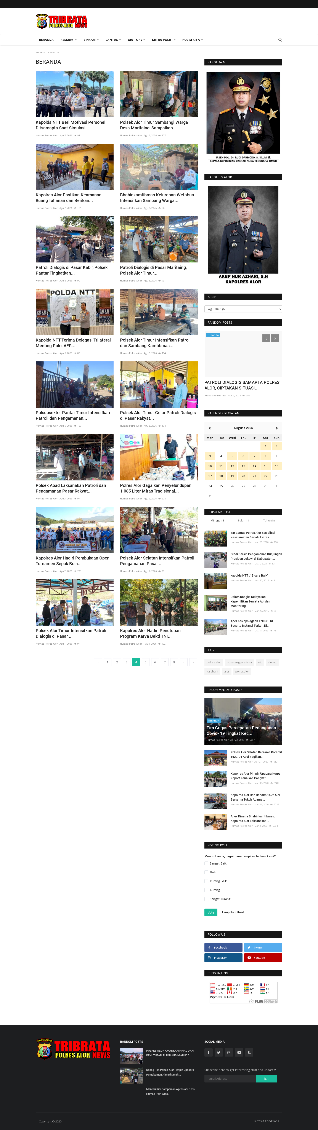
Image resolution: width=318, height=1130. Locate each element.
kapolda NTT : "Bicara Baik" (249, 575)
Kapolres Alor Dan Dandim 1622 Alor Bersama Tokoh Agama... (255, 797)
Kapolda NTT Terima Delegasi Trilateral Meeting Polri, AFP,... (73, 342)
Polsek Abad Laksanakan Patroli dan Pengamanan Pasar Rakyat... (71, 488)
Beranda (46, 40)
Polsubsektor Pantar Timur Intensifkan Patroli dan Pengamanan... (73, 415)
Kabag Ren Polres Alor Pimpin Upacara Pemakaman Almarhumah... (170, 1072)
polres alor (214, 662)
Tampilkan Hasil (233, 912)
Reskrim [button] (67, 40)
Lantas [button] (112, 40)
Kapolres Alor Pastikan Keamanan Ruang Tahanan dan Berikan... (68, 197)
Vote (211, 912)
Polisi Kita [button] (191, 40)
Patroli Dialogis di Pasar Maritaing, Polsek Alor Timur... (153, 270)
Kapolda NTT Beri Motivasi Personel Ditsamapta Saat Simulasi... (70, 125)
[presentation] (266, 338)
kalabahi (212, 671)
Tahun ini (269, 520)
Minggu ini (217, 520)
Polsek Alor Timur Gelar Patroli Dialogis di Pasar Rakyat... (158, 415)
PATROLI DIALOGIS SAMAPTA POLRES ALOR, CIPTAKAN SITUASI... (241, 385)
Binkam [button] (90, 40)
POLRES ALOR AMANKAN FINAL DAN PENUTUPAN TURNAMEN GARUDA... (170, 1053)
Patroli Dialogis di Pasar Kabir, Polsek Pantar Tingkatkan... (72, 270)
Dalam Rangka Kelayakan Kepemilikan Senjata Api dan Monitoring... (250, 601)
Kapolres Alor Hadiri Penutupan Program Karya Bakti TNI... (150, 633)
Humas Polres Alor (47, 135)
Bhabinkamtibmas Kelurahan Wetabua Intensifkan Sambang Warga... (157, 197)
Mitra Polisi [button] (162, 40)
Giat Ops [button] (135, 40)
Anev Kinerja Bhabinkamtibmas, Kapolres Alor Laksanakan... (253, 819)
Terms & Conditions (266, 1121)
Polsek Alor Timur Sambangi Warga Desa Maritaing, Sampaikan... (154, 125)
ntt (260, 662)
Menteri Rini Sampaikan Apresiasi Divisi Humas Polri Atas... (170, 1091)
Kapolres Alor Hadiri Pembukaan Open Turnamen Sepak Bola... (72, 560)
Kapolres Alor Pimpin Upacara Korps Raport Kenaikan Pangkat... (255, 776)
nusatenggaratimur (239, 662)
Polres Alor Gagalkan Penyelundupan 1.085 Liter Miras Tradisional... (155, 488)
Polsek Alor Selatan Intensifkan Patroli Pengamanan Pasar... (157, 560)
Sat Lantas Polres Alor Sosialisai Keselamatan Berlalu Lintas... (253, 535)
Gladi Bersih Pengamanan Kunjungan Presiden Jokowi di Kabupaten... (256, 556)
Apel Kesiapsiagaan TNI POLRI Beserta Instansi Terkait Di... (252, 623)
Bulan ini (243, 520)
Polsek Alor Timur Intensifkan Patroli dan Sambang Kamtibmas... (155, 342)
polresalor (242, 671)
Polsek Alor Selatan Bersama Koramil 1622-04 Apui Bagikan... (256, 754)
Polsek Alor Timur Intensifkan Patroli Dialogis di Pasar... (71, 633)
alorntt (272, 662)
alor (226, 671)
